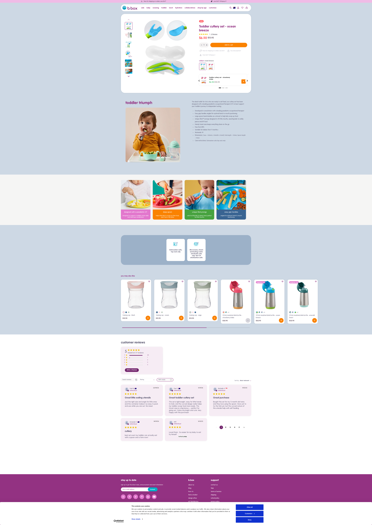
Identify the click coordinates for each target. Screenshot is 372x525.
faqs (212, 488)
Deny (249, 520)
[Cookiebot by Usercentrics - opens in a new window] (118, 521)
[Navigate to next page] (244, 427)
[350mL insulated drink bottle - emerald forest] (303, 295)
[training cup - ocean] (169, 295)
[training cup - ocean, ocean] (126, 312)
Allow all (250, 507)
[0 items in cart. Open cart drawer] (247, 7)
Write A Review (132, 370)
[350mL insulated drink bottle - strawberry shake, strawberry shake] (224, 312)
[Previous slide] (129, 20)
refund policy (215, 498)
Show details (136, 519)
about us (191, 485)
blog (189, 488)
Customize (248, 513)
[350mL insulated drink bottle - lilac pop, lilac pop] (262, 312)
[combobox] (147, 379)
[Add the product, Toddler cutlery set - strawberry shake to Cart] (243, 81)
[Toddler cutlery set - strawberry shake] (210, 66)
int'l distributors (193, 501)
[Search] (230, 8)
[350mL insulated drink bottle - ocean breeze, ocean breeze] (257, 312)
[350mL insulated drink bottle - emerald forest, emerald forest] (226, 312)
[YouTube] (154, 496)
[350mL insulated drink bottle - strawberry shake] (236, 295)
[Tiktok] (135, 496)
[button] (143, 7)
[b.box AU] (129, 8)
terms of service (216, 491)
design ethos (192, 498)
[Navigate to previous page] (216, 427)
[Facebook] (129, 496)
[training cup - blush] (136, 295)
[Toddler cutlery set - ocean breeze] (202, 66)
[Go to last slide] (199, 81)
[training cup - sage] (203, 295)
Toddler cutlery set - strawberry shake (219, 78)
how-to (190, 491)
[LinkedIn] (148, 496)
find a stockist (192, 495)
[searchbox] (127, 379)
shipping (213, 495)
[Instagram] (123, 496)
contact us (214, 485)
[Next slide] (129, 76)
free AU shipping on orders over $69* (155, 1)
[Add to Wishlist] (149, 281)
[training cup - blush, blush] (124, 312)
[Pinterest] (142, 496)
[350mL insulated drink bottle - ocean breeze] (269, 295)
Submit (152, 489)
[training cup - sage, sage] (129, 312)
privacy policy (215, 501)
